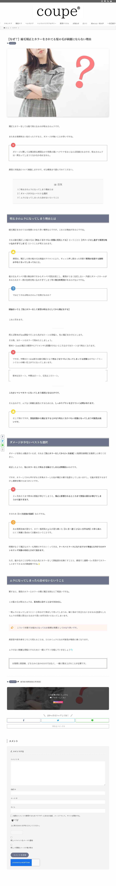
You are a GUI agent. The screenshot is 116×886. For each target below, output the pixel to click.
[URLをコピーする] (2, 449)
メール (14, 798)
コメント (15, 759)
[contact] (110, 1)
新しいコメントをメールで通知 (22, 840)
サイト (13, 807)
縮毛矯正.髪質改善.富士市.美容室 (31, 682)
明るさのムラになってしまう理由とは (37, 189)
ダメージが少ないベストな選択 (34, 193)
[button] (23, 720)
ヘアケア (12, 43)
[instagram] (102, 1)
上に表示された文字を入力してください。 (26, 825)
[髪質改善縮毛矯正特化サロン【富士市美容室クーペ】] (58, 12)
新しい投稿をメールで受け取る (22, 847)
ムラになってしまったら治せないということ (40, 197)
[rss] (107, 1)
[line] (105, 1)
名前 (13, 789)
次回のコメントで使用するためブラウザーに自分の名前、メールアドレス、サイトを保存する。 (47, 816)
